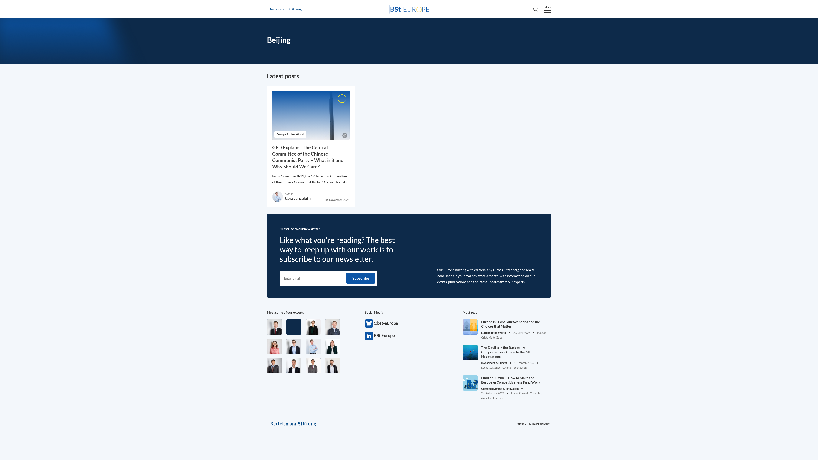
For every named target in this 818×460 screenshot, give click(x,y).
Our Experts (663, 115)
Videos (658, 167)
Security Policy (666, 67)
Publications (663, 123)
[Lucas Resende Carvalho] (293, 365)
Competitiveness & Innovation (680, 85)
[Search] (535, 9)
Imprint (653, 188)
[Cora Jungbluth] (313, 346)
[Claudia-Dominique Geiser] (332, 346)
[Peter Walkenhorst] (274, 327)
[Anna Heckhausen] (313, 327)
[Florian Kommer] (293, 346)
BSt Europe (369, 336)
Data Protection (701, 188)
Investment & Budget (671, 49)
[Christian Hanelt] (332, 327)
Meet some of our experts (285, 312)
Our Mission (663, 106)
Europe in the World (671, 76)
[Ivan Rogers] (293, 327)
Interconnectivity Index (682, 141)
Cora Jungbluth (298, 198)
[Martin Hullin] (313, 365)
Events (658, 158)
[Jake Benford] (332, 365)
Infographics (663, 150)
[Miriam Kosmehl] (274, 346)
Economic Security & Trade (676, 58)
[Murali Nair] (274, 365)
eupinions (661, 132)
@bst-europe (369, 323)
